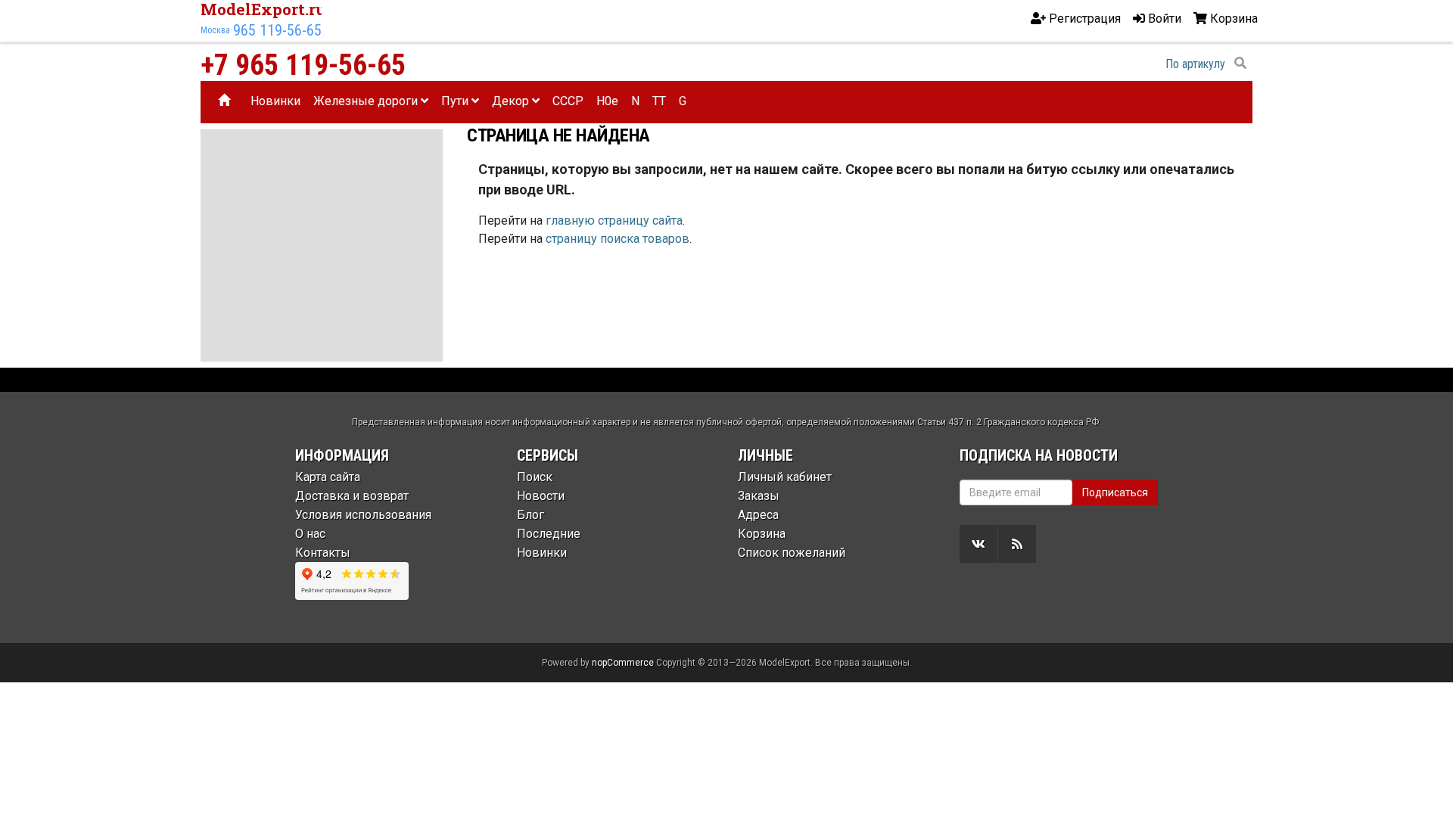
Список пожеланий (791, 552)
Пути (456, 101)
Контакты (322, 552)
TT (659, 101)
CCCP (567, 101)
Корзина (762, 534)
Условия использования (363, 515)
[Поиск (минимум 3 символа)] (1240, 63)
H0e (607, 101)
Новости (541, 496)
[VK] (978, 544)
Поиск (534, 477)
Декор (512, 101)
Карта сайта (327, 477)
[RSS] (1017, 544)
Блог (530, 515)
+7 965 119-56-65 (303, 65)
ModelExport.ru (263, 9)
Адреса (758, 515)
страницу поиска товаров (617, 238)
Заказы (758, 496)
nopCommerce (623, 662)
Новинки (275, 101)
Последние (548, 534)
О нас (310, 534)
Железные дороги (367, 101)
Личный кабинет (785, 477)
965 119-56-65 (277, 30)
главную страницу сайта (614, 220)
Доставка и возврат (352, 496)
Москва (215, 30)
